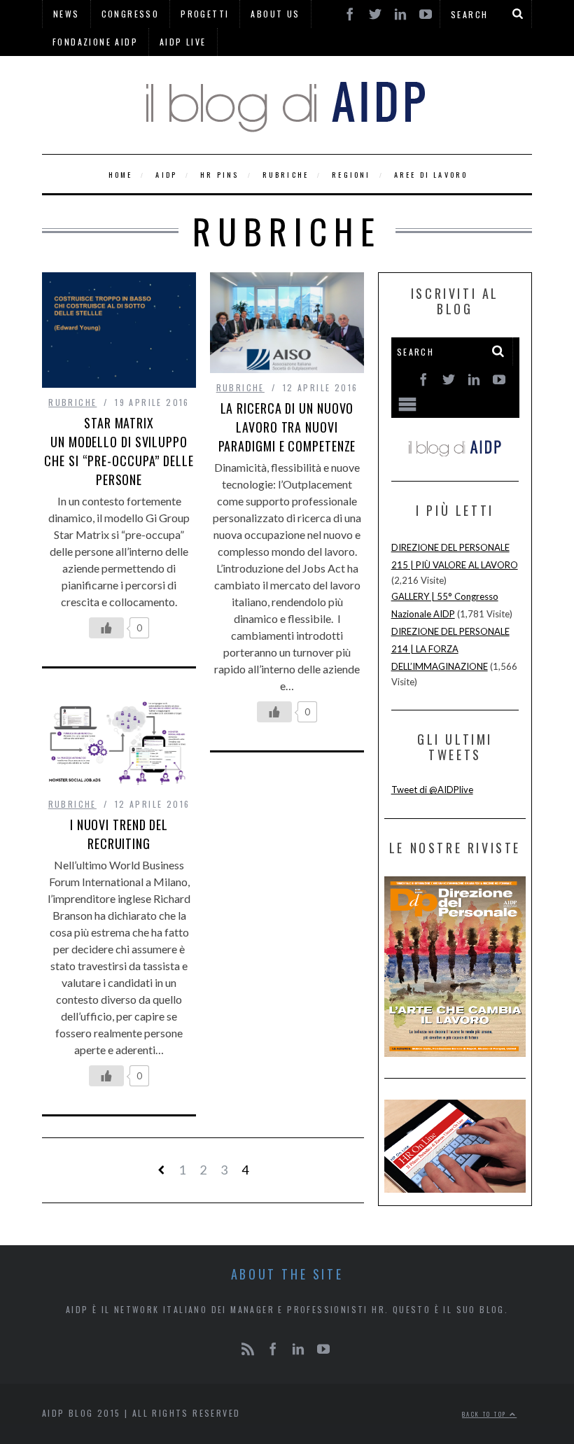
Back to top (486, 1414)
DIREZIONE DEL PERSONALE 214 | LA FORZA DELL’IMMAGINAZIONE (450, 649)
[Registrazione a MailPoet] (455, 396)
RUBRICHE (285, 174)
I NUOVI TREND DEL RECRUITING (119, 834)
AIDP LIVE (183, 42)
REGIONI (351, 174)
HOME (120, 174)
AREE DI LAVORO (431, 174)
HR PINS (219, 174)
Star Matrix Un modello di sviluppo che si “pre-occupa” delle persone (119, 451)
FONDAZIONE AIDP (95, 42)
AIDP (166, 174)
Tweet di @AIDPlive (432, 789)
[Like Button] (106, 627)
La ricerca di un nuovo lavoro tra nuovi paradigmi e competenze (287, 427)
